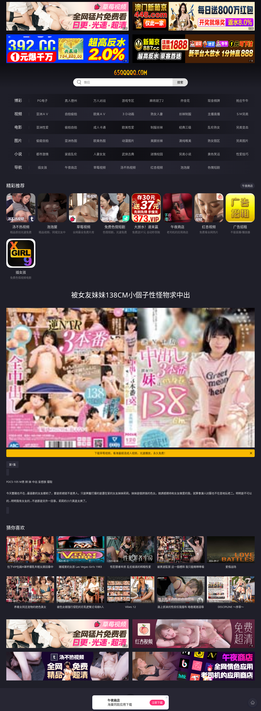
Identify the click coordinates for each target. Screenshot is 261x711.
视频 (18, 113)
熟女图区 (214, 141)
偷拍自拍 (71, 127)
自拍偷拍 (71, 114)
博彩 (18, 100)
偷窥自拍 (42, 141)
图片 (18, 140)
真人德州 (71, 101)
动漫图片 (128, 141)
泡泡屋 (185, 167)
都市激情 (42, 154)
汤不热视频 (128, 167)
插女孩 (42, 167)
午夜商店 (71, 167)
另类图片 (242, 141)
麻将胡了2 (157, 101)
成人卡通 (99, 127)
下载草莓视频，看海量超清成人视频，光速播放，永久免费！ (130, 453)
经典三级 (185, 127)
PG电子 (42, 101)
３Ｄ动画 (128, 114)
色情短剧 (214, 167)
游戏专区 (128, 101)
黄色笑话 (214, 154)
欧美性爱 (128, 127)
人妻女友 (99, 154)
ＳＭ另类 (242, 114)
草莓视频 (99, 167)
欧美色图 (99, 141)
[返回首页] (252, 702)
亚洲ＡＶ (42, 114)
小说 (18, 154)
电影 (18, 127)
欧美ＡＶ (99, 114)
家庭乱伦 (71, 154)
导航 (18, 167)
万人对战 (99, 101)
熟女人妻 (157, 114)
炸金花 (185, 101)
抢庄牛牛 (242, 101)
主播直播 (214, 114)
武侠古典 (128, 154)
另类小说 (185, 154)
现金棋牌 (214, 101)
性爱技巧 (242, 154)
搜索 (180, 82)
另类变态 (242, 127)
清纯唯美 (185, 141)
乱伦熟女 (214, 127)
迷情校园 (157, 154)
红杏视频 (157, 167)
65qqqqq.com (130, 72)
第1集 (12, 464)
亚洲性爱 (42, 127)
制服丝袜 (157, 127)
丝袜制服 (185, 114)
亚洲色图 (71, 141)
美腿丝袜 (157, 141)
